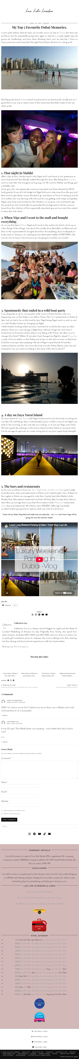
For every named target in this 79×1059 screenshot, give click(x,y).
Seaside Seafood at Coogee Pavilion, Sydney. (19, 686)
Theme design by (69, 1056)
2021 (17, 976)
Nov (60, 940)
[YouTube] (43, 614)
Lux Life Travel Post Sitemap (39, 892)
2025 (17, 990)
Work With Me (37, 1052)
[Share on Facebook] (8, 680)
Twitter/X (40, 1031)
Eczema (33, 1053)
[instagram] (29, 834)
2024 (17, 987)
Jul (44, 940)
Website (4, 801)
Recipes (73, 1052)
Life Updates (23, 1053)
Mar (29, 943)
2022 (17, 979)
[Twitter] (32, 614)
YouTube (40, 1047)
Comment (6, 758)
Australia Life (61, 1052)
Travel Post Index (67, 1053)
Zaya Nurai (23, 418)
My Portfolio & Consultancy (39, 1055)
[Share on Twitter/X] (11, 680)
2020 (17, 972)
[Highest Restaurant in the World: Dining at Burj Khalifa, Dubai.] (68, 665)
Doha (56, 514)
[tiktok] (44, 834)
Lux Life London (39, 10)
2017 (17, 961)
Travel (46, 23)
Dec (64, 940)
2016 (17, 958)
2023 (17, 983)
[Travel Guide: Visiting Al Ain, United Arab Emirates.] (11, 665)
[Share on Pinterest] (13, 680)
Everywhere (21, 1055)
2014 (17, 951)
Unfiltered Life (9, 1053)
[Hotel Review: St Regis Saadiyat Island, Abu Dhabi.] (49, 665)
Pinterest (40, 1042)
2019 (17, 969)
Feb (25, 943)
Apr (33, 943)
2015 (17, 954)
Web (16, 646)
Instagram (23, 646)
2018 (17, 965)
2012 (17, 943)
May (37, 943)
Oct (56, 940)
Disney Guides (44, 1053)
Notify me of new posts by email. (12, 813)
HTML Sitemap (8, 1055)
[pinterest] (34, 834)
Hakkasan (58, 502)
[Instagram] (36, 614)
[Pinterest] (39, 614)
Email (4, 791)
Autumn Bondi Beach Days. (67, 686)
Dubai (62, 32)
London (72, 179)
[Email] (46, 614)
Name (4, 782)
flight (52, 317)
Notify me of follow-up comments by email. (14, 810)
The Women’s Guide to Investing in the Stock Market (39, 903)
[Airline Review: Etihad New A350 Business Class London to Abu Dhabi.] (30, 665)
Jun (41, 943)
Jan (21, 943)
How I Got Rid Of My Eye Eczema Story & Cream (39, 897)
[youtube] (39, 834)
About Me (26, 1052)
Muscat (71, 336)
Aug (48, 940)
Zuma (3, 505)
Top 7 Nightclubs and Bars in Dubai (47, 490)
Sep (52, 940)
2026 (17, 994)
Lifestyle (49, 1052)
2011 (17, 940)
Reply (5, 715)
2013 (17, 947)
